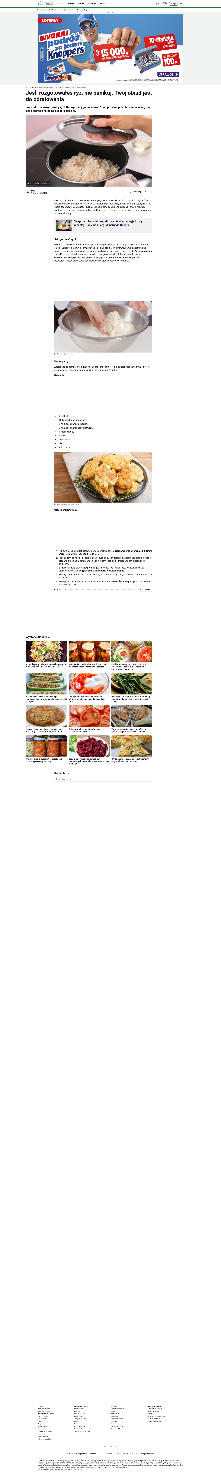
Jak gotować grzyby (80, 1419)
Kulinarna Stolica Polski (45, 10)
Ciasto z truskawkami (154, 1421)
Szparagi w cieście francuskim (157, 1416)
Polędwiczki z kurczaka (45, 1431)
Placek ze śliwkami (117, 1419)
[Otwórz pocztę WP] (158, 4)
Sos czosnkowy (42, 1434)
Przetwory (77, 1411)
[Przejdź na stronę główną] (40, 5)
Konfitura (77, 1424)
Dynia (76, 1421)
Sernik (113, 1411)
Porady (80, 4)
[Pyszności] (51, 4)
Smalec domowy (43, 1426)
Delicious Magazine (83, 10)
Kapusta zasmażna (44, 1429)
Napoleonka (115, 1416)
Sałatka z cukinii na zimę (82, 1431)
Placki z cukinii (79, 1416)
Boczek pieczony (43, 1436)
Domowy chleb (115, 1429)
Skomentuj (136, 192)
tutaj (81, 1469)
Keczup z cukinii (43, 1416)
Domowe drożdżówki (117, 1426)
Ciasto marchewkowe (117, 1409)
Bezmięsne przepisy (44, 1411)
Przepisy (61, 4)
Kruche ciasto (115, 1414)
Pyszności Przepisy (44, 1409)
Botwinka (150, 1414)
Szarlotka (114, 1421)
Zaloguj (173, 4)
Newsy (71, 4)
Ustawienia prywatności (144, 1454)
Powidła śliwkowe (79, 1414)
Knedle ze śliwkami (80, 1429)
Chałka (113, 1424)
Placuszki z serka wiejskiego (46, 1414)
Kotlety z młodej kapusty (155, 1409)
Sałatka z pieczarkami (44, 1439)
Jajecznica (41, 1421)
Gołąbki (40, 1424)
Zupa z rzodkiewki (153, 1411)
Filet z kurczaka (42, 1419)
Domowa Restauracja (65, 10)
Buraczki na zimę (79, 1426)
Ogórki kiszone (78, 1409)
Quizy (111, 4)
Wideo (102, 4)
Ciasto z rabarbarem (154, 1419)
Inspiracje (92, 4)
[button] (164, 3)
